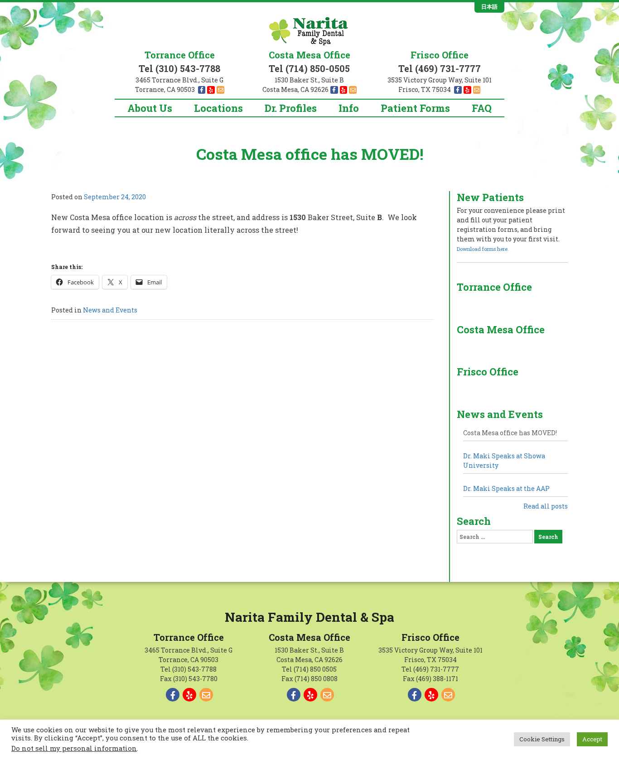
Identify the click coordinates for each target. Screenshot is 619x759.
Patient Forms (415, 108)
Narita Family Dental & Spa (309, 617)
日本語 (489, 7)
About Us (149, 108)
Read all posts (545, 506)
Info (349, 108)
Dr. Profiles (291, 108)
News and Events (110, 310)
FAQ (482, 108)
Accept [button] (592, 739)
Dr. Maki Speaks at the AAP (506, 488)
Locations (218, 108)
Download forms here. (483, 248)
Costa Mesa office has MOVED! (510, 432)
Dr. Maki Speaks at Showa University (504, 461)
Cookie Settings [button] (542, 739)
